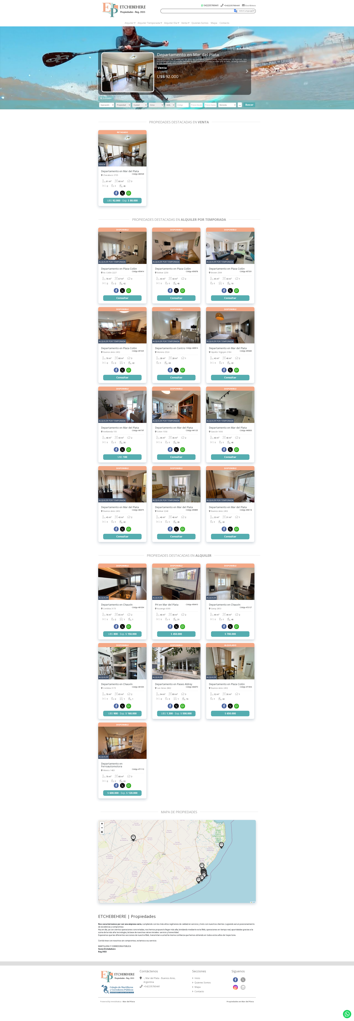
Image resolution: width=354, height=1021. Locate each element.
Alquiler (129, 22)
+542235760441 (231, 5)
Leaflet (253, 902)
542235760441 (211, 5)
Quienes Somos (200, 22)
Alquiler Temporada (149, 22)
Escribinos (250, 5)
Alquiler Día (170, 22)
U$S (122, 457)
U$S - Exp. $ (122, 200)
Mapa (214, 22)
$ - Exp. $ (122, 793)
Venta (184, 22)
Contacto (224, 22)
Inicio (197, 978)
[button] (221, 845)
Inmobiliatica (116, 1001)
